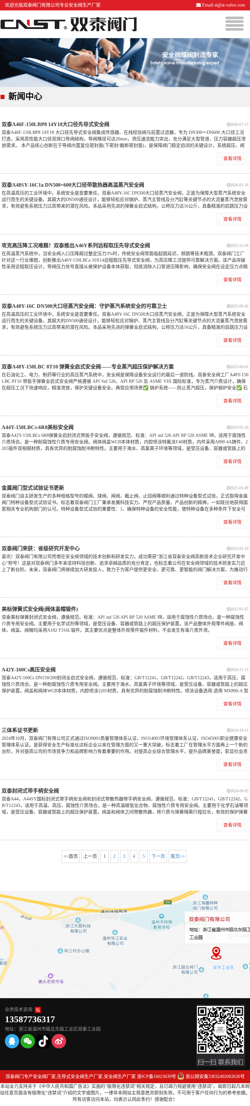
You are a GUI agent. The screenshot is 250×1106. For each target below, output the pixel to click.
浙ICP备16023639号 (156, 1076)
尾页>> (178, 856)
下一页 (158, 856)
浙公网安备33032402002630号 (215, 1076)
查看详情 (232, 158)
